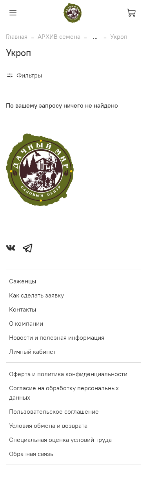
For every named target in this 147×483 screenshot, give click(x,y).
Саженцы (22, 281)
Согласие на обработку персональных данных (64, 392)
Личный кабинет (32, 351)
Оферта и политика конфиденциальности (68, 374)
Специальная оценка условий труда (60, 439)
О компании (26, 323)
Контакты (22, 309)
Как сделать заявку (36, 295)
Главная (16, 36)
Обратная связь (31, 454)
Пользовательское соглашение (54, 411)
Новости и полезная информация (56, 337)
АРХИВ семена (59, 36)
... (95, 36)
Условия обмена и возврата (48, 425)
